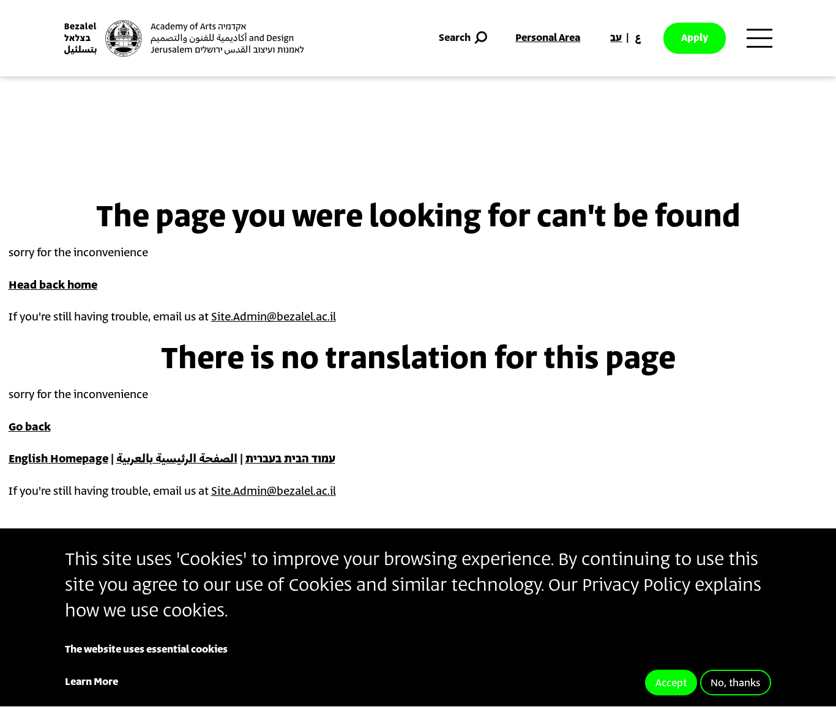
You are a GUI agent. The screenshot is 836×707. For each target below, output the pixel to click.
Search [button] (455, 38)
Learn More (91, 682)
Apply (694, 38)
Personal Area (547, 38)
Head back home (53, 286)
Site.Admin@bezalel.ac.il (273, 317)
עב (616, 38)
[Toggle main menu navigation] (759, 38)
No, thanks (736, 683)
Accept (671, 683)
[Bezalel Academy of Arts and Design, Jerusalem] (184, 38)
